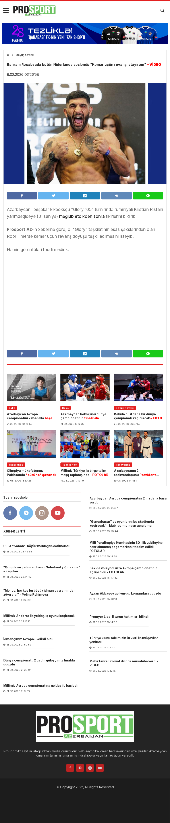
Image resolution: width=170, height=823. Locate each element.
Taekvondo (16, 464)
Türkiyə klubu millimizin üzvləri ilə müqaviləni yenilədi (124, 640)
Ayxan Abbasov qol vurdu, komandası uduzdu (125, 593)
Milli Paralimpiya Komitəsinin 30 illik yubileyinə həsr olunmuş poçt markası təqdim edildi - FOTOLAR (125, 546)
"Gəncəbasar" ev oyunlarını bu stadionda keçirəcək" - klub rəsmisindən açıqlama (121, 523)
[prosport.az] (34, 10)
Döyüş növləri (25, 55)
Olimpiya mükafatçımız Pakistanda (31, 472)
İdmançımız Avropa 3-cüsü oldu (28, 639)
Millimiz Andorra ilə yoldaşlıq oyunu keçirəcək (39, 616)
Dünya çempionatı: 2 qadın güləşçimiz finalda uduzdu (39, 662)
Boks (12, 408)
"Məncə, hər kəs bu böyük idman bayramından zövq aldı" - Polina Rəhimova (39, 592)
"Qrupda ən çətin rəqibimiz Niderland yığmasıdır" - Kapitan (41, 569)
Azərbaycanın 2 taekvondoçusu (135, 473)
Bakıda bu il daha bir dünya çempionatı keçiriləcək (138, 416)
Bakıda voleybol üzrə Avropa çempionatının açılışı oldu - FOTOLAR (123, 570)
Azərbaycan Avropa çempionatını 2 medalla (29, 416)
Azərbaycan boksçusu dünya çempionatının (83, 416)
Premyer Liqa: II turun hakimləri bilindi (119, 616)
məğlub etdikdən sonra (82, 216)
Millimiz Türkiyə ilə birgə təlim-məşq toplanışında (84, 472)
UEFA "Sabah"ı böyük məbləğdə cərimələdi (36, 546)
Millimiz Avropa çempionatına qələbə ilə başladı (40, 685)
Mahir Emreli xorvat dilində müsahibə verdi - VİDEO (123, 663)
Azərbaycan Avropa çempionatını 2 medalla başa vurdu (128, 500)
